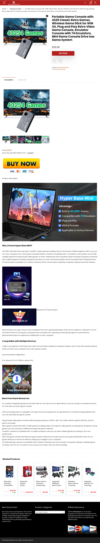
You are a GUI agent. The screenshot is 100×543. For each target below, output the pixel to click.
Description (8, 80)
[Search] (85, 2)
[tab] (9, 79)
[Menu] (4, 2)
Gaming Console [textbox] (49, 512)
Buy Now (63, 53)
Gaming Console (15, 9)
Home (4, 9)
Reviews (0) (22, 80)
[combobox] (50, 512)
